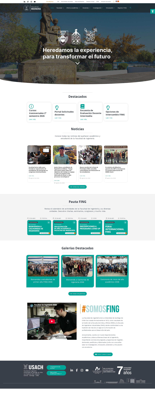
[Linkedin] (24, 2)
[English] (116, 1)
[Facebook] (28, 2)
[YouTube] (35, 2)
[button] (152, 11)
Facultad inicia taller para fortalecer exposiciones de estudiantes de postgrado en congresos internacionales (38, 169)
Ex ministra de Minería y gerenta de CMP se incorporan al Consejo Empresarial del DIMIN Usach (115, 169)
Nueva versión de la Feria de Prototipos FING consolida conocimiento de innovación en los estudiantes (90, 169)
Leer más (31, 175)
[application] (63, 8)
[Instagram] (31, 2)
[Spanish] (118, 1)
